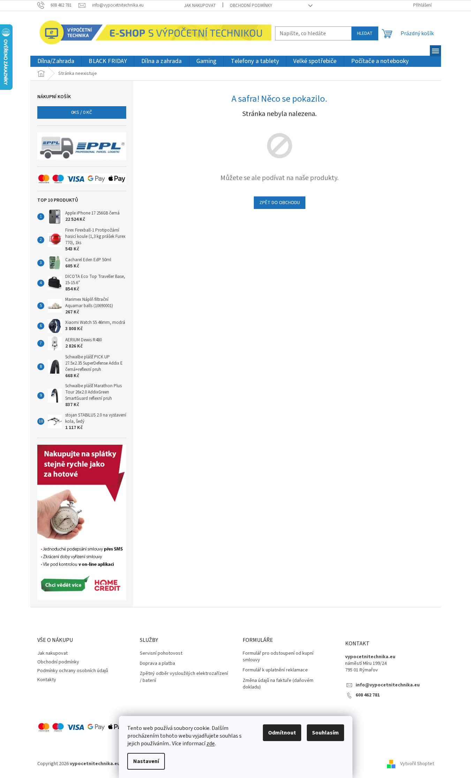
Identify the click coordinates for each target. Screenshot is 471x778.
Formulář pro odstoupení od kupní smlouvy (278, 656)
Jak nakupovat (200, 5)
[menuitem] (56, 61)
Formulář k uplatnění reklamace (275, 670)
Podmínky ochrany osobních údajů (72, 670)
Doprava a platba (157, 663)
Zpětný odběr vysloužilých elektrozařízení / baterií (184, 677)
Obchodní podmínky (251, 5)
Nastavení (146, 761)
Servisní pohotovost (161, 653)
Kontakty (46, 679)
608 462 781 (368, 695)
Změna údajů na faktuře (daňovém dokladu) (278, 684)
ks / (81, 112)
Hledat (365, 33)
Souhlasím (325, 733)
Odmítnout (282, 733)
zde (210, 743)
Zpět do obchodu (279, 202)
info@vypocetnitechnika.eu (388, 685)
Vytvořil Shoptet (417, 763)
